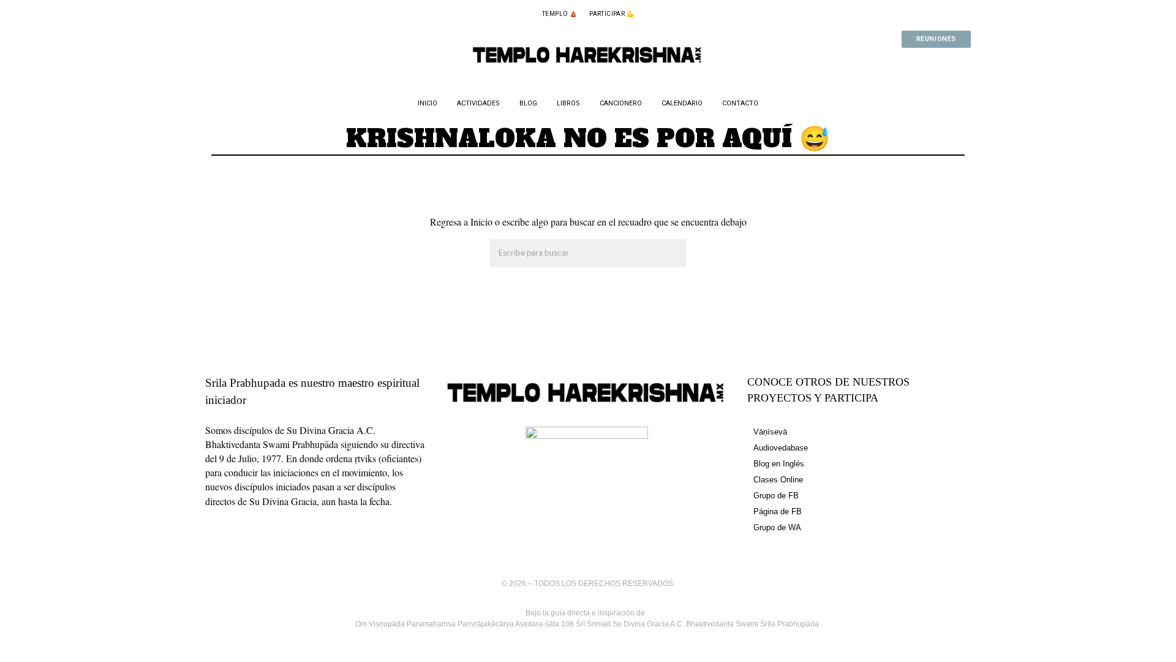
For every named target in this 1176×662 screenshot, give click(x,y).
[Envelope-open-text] (955, 63)
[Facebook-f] (877, 63)
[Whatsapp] (916, 63)
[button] (671, 253)
